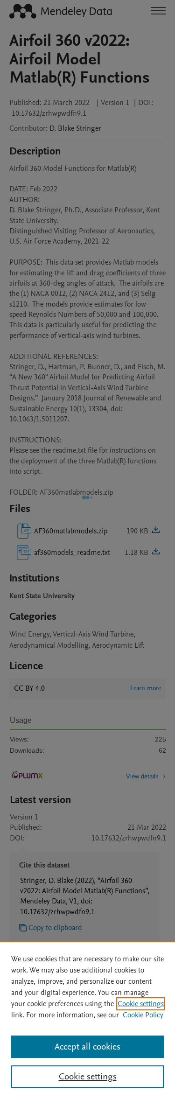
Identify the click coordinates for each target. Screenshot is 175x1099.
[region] (87, 1020)
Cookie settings (141, 1004)
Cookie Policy (143, 1015)
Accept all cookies (87, 1047)
